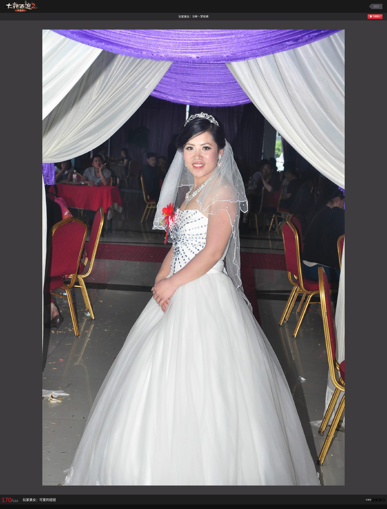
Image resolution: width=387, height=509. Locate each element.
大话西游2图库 (22, 6)
